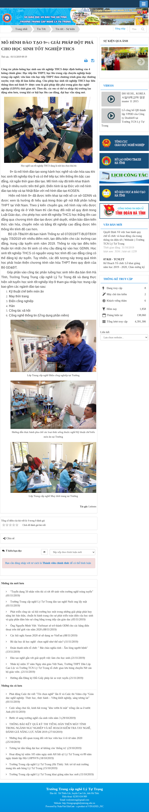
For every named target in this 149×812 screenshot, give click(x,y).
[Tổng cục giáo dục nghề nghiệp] (124, 142)
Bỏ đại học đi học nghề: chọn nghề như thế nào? (36, 641)
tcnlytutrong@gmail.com (77, 799)
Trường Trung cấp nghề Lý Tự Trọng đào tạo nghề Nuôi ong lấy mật (48, 601)
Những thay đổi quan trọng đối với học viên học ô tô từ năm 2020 (45, 738)
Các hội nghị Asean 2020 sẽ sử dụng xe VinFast (36, 635)
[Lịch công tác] (124, 176)
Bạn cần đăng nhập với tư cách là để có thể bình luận (48, 563)
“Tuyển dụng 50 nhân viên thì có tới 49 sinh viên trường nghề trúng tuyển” (51, 591)
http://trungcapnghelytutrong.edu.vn (78, 803)
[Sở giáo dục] (124, 192)
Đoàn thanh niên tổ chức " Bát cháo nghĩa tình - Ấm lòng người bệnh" (49, 647)
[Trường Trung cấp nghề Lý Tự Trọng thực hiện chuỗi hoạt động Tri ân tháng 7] (124, 58)
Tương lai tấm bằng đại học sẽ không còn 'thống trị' (37, 748)
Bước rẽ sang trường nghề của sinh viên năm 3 (35, 718)
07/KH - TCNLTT (113, 248)
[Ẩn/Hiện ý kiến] (44, 552)
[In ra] (86, 60)
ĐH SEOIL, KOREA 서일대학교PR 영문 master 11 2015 (133, 97)
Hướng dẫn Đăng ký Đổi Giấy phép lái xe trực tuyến (39, 678)
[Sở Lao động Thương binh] (124, 160)
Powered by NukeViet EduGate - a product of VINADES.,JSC (75, 806)
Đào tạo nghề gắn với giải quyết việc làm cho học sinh (40, 657)
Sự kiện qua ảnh (115, 41)
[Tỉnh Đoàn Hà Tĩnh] (124, 210)
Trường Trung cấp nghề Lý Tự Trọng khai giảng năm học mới (44, 774)
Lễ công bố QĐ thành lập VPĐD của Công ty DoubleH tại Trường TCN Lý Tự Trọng (123, 118)
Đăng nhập (120, 28)
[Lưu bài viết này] (93, 60)
